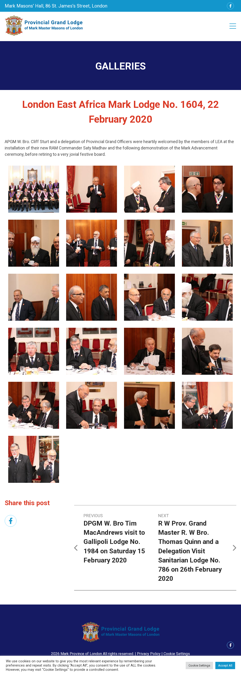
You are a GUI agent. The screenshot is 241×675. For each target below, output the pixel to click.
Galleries (120, 66)
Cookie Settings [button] (177, 654)
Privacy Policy (149, 654)
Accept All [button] (225, 665)
